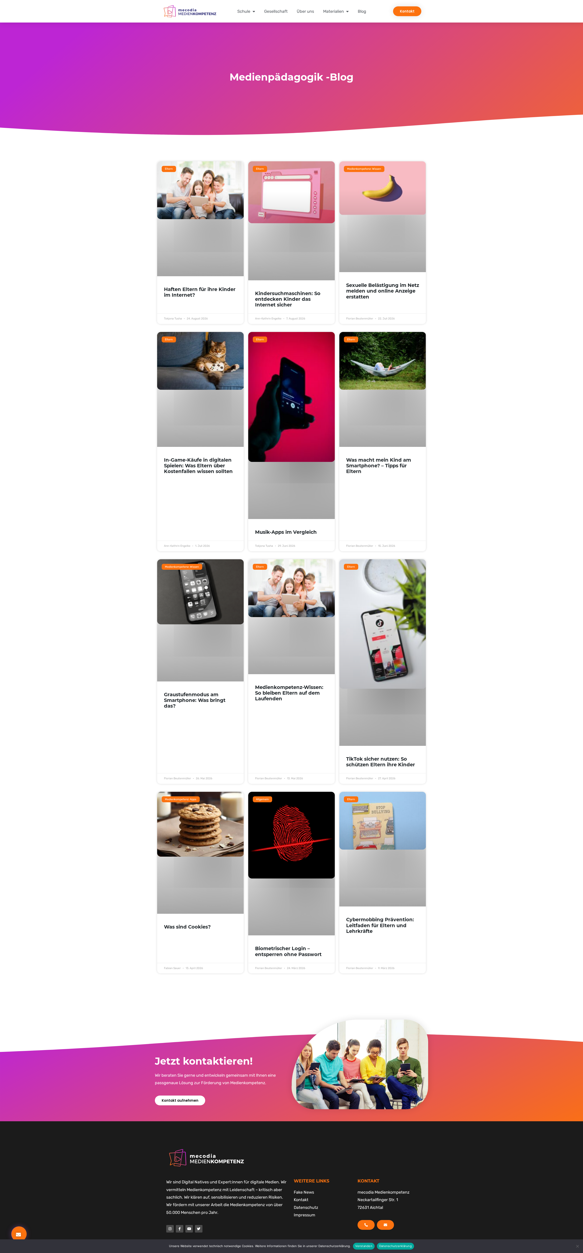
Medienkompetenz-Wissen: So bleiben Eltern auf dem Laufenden (289, 692)
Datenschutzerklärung (395, 1246)
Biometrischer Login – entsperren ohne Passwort (288, 951)
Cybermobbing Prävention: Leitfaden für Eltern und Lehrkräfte (380, 925)
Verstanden (363, 1246)
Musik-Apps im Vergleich (286, 532)
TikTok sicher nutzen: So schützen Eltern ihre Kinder (380, 761)
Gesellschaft (276, 11)
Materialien (333, 11)
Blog (362, 11)
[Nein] (577, 1246)
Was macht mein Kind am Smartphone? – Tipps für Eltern (378, 465)
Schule (243, 11)
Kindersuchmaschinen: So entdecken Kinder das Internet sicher (287, 299)
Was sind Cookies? (187, 927)
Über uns (305, 11)
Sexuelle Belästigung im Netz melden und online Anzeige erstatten (382, 290)
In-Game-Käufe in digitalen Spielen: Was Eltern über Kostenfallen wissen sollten (198, 465)
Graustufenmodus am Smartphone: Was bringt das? (194, 700)
